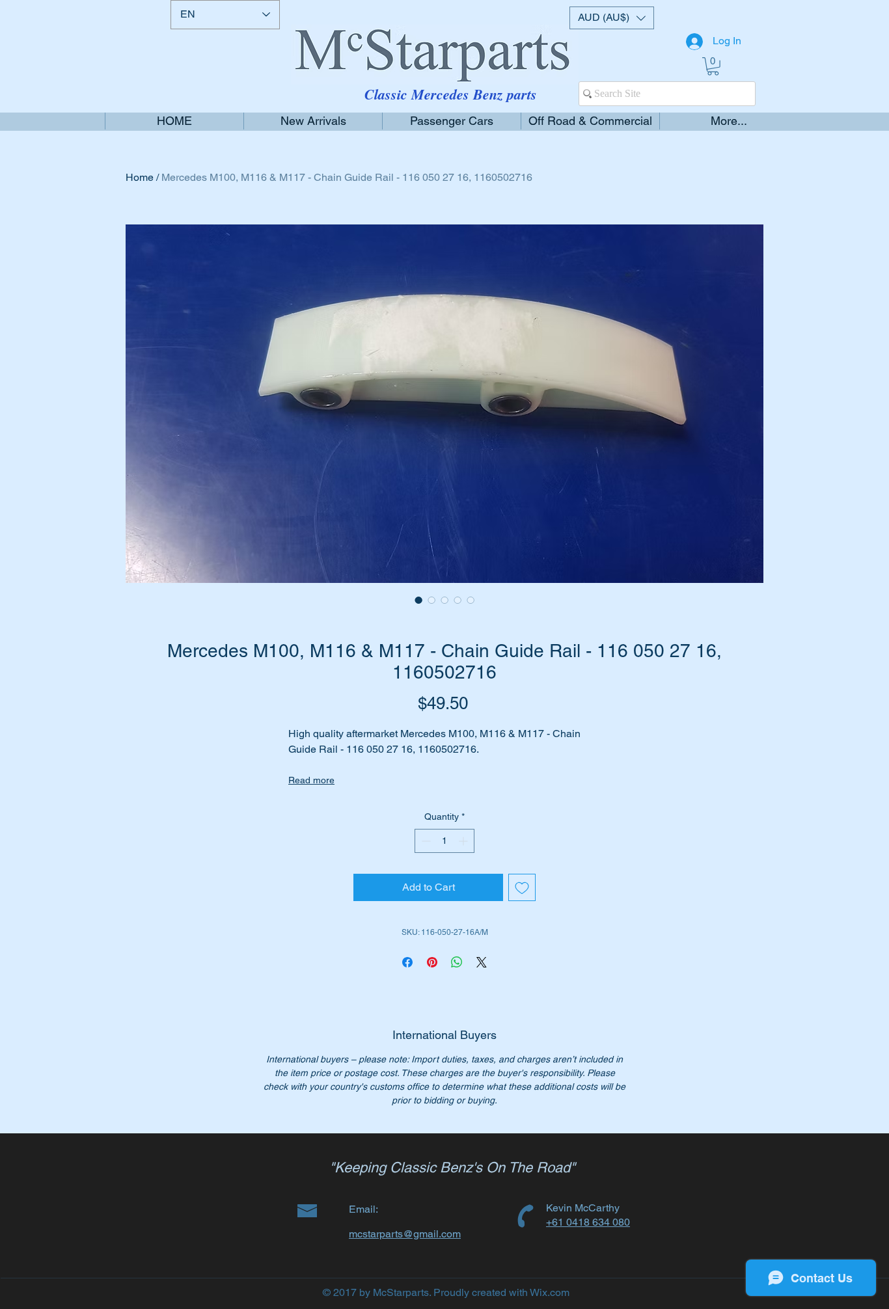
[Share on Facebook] (407, 962)
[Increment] (464, 841)
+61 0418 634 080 (588, 1222)
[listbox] (611, 18)
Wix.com (549, 1292)
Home (140, 177)
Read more (311, 780)
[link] (713, 66)
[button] (611, 18)
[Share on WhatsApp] (457, 962)
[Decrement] (425, 841)
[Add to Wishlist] (522, 887)
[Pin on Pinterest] (432, 962)
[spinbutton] (444, 841)
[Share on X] (481, 962)
